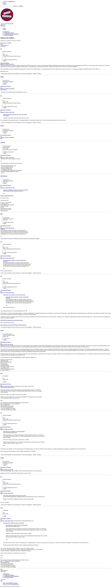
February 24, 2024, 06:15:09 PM (7, 258)
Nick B (2, 330)
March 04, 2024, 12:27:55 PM (7, 429)
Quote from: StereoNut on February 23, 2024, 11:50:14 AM (15, 189)
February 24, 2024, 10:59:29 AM (7, 228)
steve (2, 373)
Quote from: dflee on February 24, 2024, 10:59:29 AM (14, 260)
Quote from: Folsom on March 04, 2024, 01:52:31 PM (14, 495)
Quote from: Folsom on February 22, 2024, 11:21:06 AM (15, 114)
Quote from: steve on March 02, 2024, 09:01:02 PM (13, 431)
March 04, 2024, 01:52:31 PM (7, 469)
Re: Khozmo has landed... (6, 86)
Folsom (2, 76)
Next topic (9, 42)
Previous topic (3, 42)
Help (4, 583)
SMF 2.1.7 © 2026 (7, 584)
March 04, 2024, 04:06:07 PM (7, 493)
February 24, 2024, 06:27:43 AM (7, 187)
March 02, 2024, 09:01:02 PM (7, 386)
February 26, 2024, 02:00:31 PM (7, 292)
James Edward (4, 176)
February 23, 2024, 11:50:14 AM (7, 157)
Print (1, 44)
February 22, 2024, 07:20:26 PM (7, 137)
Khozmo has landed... (5, 63)
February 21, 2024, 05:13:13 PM (7, 64)
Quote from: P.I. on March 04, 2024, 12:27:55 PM (13, 523)
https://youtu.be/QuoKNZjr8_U (7, 195)
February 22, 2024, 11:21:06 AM (7, 88)
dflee (2, 213)
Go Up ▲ (15, 583)
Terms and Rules (9, 583)
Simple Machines (14, 584)
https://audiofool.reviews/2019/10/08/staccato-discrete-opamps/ (13, 324)
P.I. (1, 48)
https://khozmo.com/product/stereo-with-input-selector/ (12, 320)
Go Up (2, 570)
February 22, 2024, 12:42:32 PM (7, 112)
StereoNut (3, 142)
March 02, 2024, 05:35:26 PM (7, 344)
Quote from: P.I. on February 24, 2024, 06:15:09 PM (14, 294)
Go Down (3, 45)
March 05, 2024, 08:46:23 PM (7, 520)
